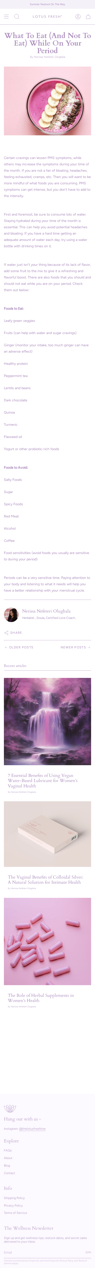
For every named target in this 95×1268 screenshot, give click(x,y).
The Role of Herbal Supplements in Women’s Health (41, 998)
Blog (7, 1165)
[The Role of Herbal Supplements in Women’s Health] (47, 941)
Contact (9, 1173)
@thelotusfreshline (32, 1128)
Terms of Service (15, 1213)
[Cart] (88, 16)
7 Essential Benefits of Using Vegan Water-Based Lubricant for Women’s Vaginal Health (42, 781)
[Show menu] (6, 16)
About (8, 1158)
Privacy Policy (13, 1205)
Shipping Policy (14, 1198)
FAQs (8, 1150)
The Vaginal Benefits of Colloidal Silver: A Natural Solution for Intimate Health (45, 879)
